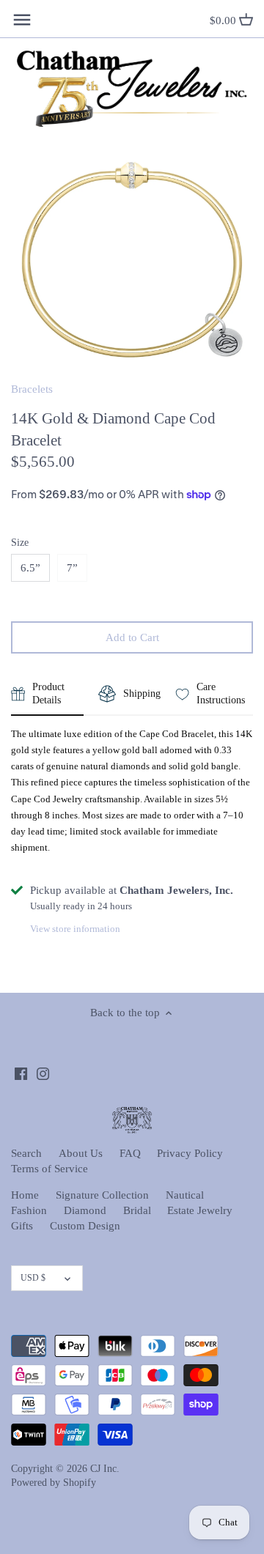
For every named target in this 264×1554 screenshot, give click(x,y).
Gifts (22, 1226)
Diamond (85, 1210)
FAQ (130, 1153)
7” (72, 568)
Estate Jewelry (199, 1210)
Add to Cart (132, 637)
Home (25, 1195)
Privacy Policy (190, 1153)
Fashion (29, 1210)
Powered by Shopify (53, 1482)
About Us (81, 1153)
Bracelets (32, 389)
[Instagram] (43, 1072)
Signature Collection (102, 1195)
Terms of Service (49, 1168)
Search (26, 1153)
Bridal (137, 1210)
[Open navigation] (22, 20)
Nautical (185, 1195)
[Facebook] (21, 1072)
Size (20, 542)
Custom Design (85, 1226)
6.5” (30, 568)
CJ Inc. (105, 1468)
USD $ (33, 1278)
